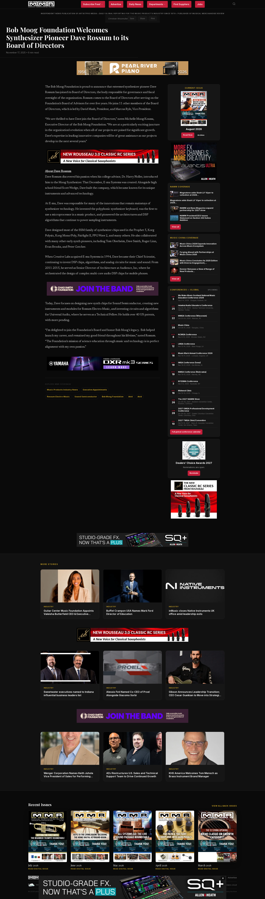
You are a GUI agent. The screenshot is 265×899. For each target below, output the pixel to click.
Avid (130, 396)
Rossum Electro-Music (58, 396)
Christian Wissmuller (118, 18)
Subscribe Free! (91, 4)
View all (175, 227)
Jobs (200, 4)
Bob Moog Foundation (112, 396)
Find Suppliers (181, 4)
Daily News (135, 4)
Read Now (187, 135)
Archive (201, 135)
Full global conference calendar (186, 432)
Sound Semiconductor (86, 396)
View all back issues (224, 806)
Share (142, 18)
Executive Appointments (95, 390)
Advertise (116, 4)
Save (132, 18)
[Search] (234, 4)
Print (153, 18)
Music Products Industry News (62, 390)
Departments (156, 4)
